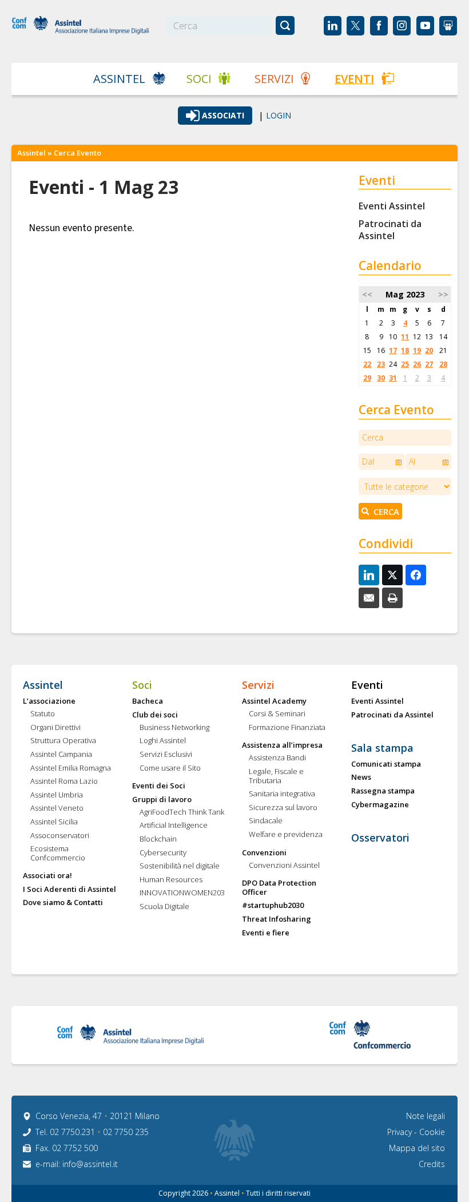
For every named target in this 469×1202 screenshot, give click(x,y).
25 (405, 364)
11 (405, 337)
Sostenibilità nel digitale (180, 866)
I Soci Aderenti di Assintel (69, 889)
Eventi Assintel (392, 206)
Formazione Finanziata (287, 727)
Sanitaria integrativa (282, 794)
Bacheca (147, 701)
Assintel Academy (274, 701)
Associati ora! (47, 875)
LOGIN (278, 116)
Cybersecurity (163, 853)
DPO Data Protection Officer (279, 887)
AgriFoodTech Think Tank (182, 812)
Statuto (42, 714)
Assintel (119, 78)
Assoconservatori (59, 835)
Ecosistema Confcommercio (57, 853)
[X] (392, 575)
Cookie (432, 1131)
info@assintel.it (90, 1164)
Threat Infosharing (276, 919)
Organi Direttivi (55, 727)
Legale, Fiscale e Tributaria (276, 776)
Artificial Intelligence (174, 825)
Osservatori (380, 838)
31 (393, 378)
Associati (223, 115)
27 (429, 364)
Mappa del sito (417, 1148)
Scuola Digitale (164, 906)
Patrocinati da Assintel (390, 229)
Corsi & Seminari (277, 714)
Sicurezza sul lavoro (283, 807)
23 (381, 364)
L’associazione (49, 701)
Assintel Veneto (57, 808)
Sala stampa (382, 748)
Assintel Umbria (56, 795)
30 (381, 378)
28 (443, 364)
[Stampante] (392, 598)
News (361, 777)
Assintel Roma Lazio (64, 781)
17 (393, 350)
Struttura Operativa (63, 740)
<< (367, 294)
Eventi (354, 78)
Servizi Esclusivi (166, 754)
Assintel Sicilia (54, 822)
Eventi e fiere (265, 933)
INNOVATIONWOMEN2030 (182, 893)
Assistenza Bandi (277, 758)
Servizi (274, 78)
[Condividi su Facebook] (416, 575)
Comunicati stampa (386, 764)
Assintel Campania (61, 754)
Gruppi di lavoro (162, 799)
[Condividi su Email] (369, 598)
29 (367, 378)
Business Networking (174, 727)
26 (417, 364)
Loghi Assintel (163, 740)
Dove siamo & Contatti (63, 902)
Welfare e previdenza (286, 834)
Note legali (425, 1115)
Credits (432, 1164)
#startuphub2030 (273, 905)
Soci (199, 78)
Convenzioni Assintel (284, 865)
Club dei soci (155, 715)
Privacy (400, 1131)
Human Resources (171, 879)
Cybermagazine (380, 805)
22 (367, 364)
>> (443, 294)
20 (429, 350)
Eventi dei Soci (158, 786)
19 (417, 350)
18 (405, 350)
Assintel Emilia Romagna (70, 768)
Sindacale (266, 821)
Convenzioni (264, 853)
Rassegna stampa (383, 791)
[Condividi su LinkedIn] (369, 575)
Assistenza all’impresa (282, 745)
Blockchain (158, 839)
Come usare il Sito (170, 768)
